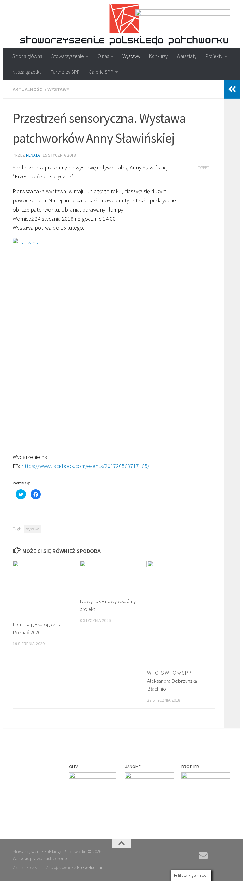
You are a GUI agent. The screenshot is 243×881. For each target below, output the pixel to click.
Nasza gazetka (27, 72)
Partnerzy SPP (65, 72)
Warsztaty (186, 56)
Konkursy (158, 56)
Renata (33, 155)
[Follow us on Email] (203, 855)
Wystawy (131, 56)
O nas (103, 56)
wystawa (32, 529)
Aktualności (28, 89)
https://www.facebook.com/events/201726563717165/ (85, 466)
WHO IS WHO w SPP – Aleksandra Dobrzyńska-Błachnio (173, 680)
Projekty (213, 56)
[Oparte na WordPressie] (41, 868)
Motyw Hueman (90, 867)
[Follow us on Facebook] (214, 856)
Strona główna (27, 56)
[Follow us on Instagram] (225, 856)
